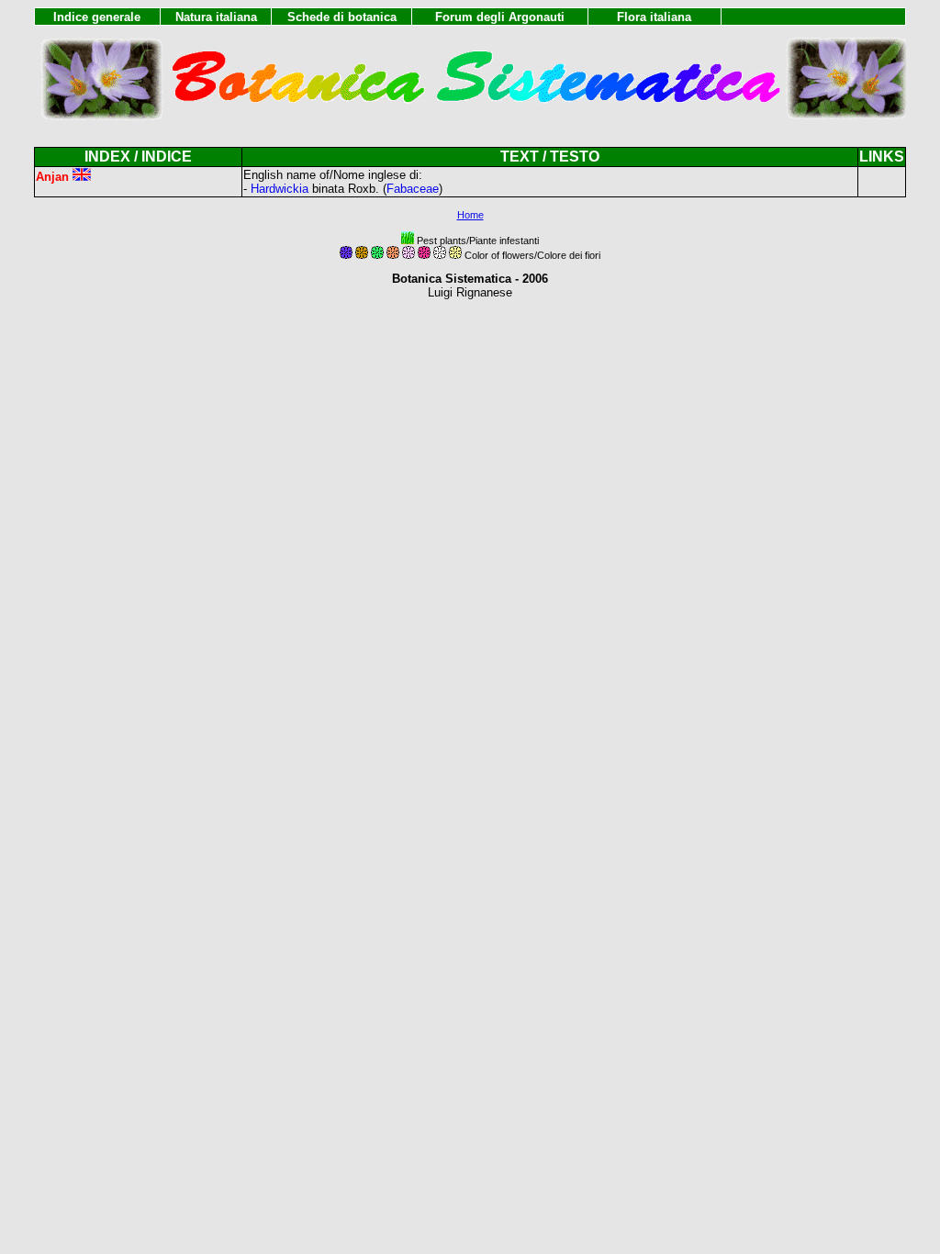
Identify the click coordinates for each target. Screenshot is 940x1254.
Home (470, 214)
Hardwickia (279, 189)
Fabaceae (412, 189)
